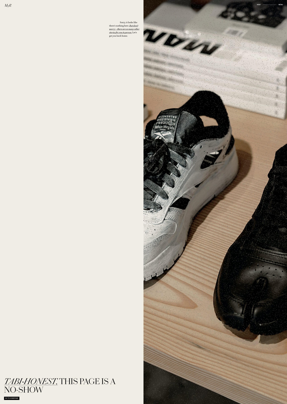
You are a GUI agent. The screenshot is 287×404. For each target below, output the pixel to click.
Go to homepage (11, 398)
